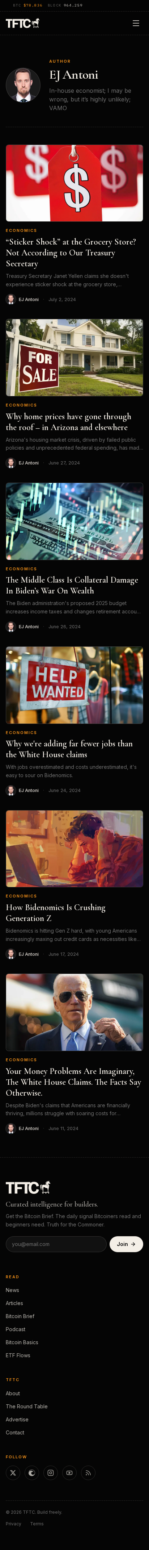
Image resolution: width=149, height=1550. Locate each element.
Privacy (13, 1523)
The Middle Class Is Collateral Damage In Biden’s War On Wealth (72, 585)
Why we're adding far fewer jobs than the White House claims (69, 749)
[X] (13, 1473)
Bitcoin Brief (20, 1316)
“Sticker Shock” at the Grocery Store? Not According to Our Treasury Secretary (71, 253)
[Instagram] (50, 1473)
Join (122, 1244)
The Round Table (27, 1406)
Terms (37, 1523)
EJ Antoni (29, 299)
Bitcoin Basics (22, 1342)
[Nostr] (32, 1473)
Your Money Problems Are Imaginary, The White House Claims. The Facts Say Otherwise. (73, 1082)
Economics (21, 230)
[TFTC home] (22, 23)
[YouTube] (69, 1473)
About (13, 1393)
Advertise (17, 1419)
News (12, 1290)
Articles (14, 1303)
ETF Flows (18, 1355)
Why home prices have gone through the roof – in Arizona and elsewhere (68, 422)
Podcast (15, 1329)
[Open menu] (136, 23)
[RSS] (88, 1473)
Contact (15, 1432)
